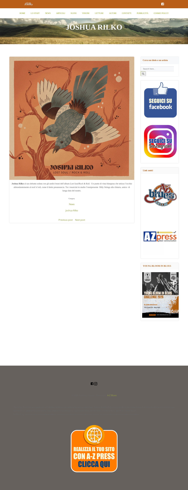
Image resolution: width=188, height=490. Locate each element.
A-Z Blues (112, 395)
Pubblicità (142, 13)
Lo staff (35, 13)
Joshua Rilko (72, 210)
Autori (112, 13)
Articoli (60, 13)
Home (22, 13)
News (48, 13)
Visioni (85, 13)
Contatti (126, 13)
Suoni (74, 13)
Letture (99, 13)
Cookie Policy (161, 13)
